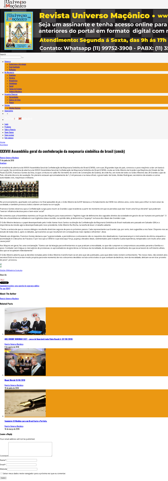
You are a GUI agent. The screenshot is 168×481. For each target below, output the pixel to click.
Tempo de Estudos (15, 89)
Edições (7, 105)
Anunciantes (9, 110)
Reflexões (12, 69)
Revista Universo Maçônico (9, 157)
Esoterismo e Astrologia (17, 64)
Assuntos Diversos (11, 94)
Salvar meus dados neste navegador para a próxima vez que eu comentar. (34, 473)
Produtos (8, 126)
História (12, 78)
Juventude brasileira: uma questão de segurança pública (19, 285)
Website (3, 469)
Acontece (12, 75)
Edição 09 (4, 270)
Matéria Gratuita (15, 270)
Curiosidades (13, 97)
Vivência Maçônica (15, 91)
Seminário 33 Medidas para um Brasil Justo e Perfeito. (26, 421)
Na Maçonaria (9, 72)
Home (2, 142)
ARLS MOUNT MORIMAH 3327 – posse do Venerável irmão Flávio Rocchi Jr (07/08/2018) (39, 339)
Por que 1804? (5, 288)
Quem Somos (9, 132)
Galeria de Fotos (15, 99)
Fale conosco (9, 137)
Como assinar (9, 135)
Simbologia (13, 83)
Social (11, 86)
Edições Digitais (14, 108)
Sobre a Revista (10, 129)
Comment (4, 456)
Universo (8, 61)
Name (3, 460)
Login (6, 124)
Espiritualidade (14, 67)
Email (3, 464)
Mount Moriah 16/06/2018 (15, 380)
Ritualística (13, 80)
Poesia (11, 102)
